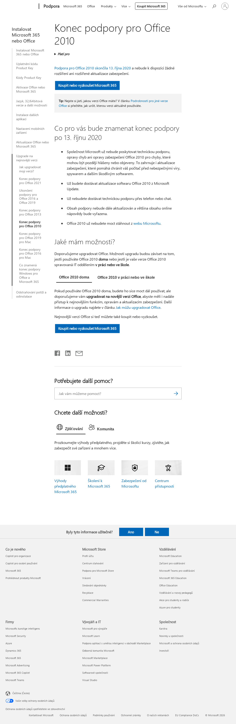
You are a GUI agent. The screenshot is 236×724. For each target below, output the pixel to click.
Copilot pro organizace (18, 556)
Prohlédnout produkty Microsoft (23, 578)
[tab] (74, 278)
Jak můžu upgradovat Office (138, 307)
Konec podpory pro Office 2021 (30, 181)
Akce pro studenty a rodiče (174, 600)
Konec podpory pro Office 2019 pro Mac (30, 238)
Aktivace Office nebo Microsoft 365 (30, 89)
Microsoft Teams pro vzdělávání (177, 570)
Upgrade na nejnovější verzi (26, 158)
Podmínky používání (104, 715)
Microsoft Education (170, 556)
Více (124, 6)
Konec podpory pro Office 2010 (30, 224)
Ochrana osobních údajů (73, 715)
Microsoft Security (16, 636)
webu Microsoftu (146, 223)
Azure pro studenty (169, 607)
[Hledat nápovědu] (214, 6)
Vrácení (86, 578)
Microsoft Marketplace (95, 658)
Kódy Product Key (28, 78)
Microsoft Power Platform (96, 665)
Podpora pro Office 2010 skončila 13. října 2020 (92, 67)
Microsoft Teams (15, 680)
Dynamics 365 (13, 650)
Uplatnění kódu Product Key (27, 66)
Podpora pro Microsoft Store (98, 570)
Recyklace (87, 592)
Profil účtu (88, 556)
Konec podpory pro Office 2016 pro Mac (30, 253)
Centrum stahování (92, 563)
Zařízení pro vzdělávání (172, 563)
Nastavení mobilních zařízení (30, 131)
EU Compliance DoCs (187, 715)
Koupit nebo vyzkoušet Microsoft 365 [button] (87, 85)
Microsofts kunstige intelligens (23, 628)
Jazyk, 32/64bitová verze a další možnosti (31, 103)
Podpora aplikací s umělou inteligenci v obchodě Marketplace (116, 643)
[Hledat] (176, 393)
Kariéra (163, 628)
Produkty (107, 6)
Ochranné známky (131, 715)
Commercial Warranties (95, 600)
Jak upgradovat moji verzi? (30, 169)
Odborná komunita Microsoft (98, 650)
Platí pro (63, 54)
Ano (131, 532)
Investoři (164, 650)
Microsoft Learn (91, 636)
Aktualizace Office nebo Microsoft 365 (32, 144)
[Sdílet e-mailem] (77, 352)
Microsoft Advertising (18, 665)
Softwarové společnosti (95, 672)
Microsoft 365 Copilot (18, 672)
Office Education (168, 585)
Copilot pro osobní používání (21, 563)
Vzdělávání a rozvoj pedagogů (176, 592)
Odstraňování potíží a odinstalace (31, 294)
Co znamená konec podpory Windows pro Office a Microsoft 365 (29, 273)
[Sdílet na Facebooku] (57, 352)
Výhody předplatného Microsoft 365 (65, 486)
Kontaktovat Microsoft (41, 715)
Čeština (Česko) (21, 693)
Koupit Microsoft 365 (151, 6)
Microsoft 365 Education (172, 578)
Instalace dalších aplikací (27, 117)
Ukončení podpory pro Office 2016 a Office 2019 (28, 196)
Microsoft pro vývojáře (94, 628)
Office (91, 6)
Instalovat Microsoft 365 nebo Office (30, 52)
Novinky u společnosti (171, 636)
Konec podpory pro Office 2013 (30, 212)
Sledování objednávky (94, 585)
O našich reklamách (158, 715)
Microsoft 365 (72, 6)
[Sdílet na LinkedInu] (66, 352)
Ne (157, 532)
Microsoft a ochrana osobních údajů (179, 643)
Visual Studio (89, 680)
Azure (9, 643)
